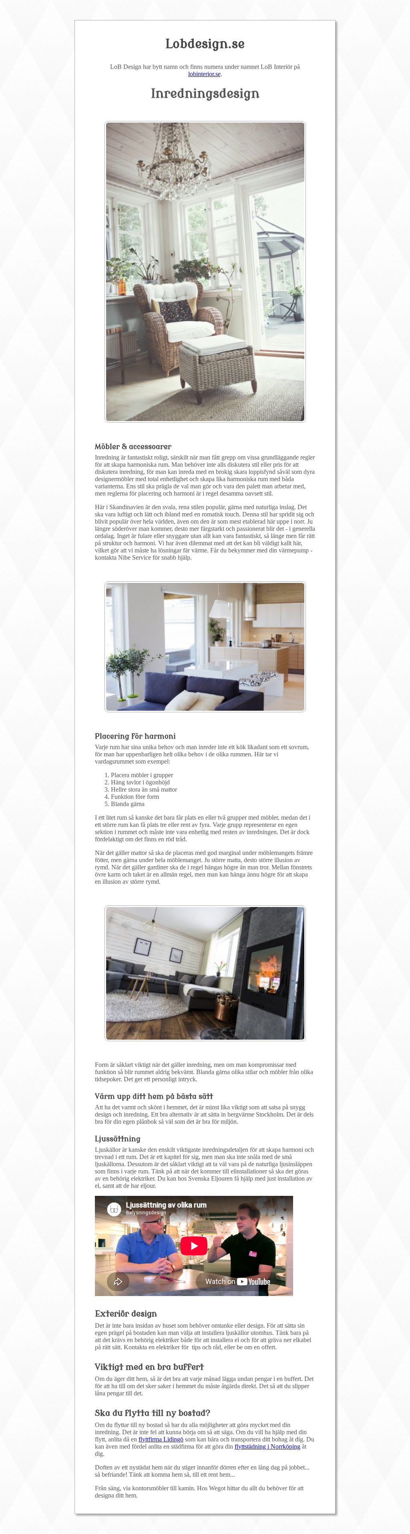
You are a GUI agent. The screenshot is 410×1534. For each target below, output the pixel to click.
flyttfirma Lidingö (161, 1439)
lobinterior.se (204, 74)
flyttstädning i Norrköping (267, 1446)
